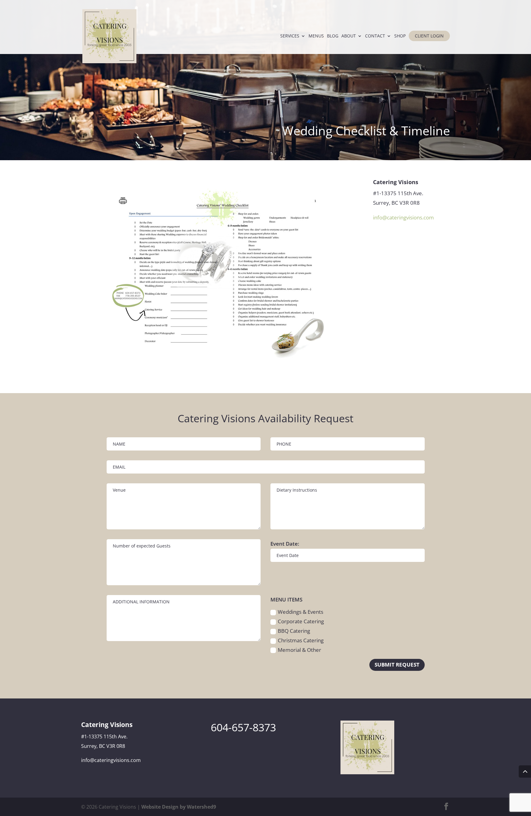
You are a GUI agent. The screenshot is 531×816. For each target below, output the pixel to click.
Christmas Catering (301, 640)
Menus (316, 36)
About (348, 36)
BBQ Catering (294, 630)
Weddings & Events (300, 611)
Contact (375, 36)
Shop (400, 36)
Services (289, 36)
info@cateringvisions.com (403, 217)
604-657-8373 (243, 727)
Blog (332, 36)
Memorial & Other (299, 649)
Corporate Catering (301, 621)
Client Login (429, 36)
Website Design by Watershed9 (178, 806)
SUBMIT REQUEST (397, 664)
